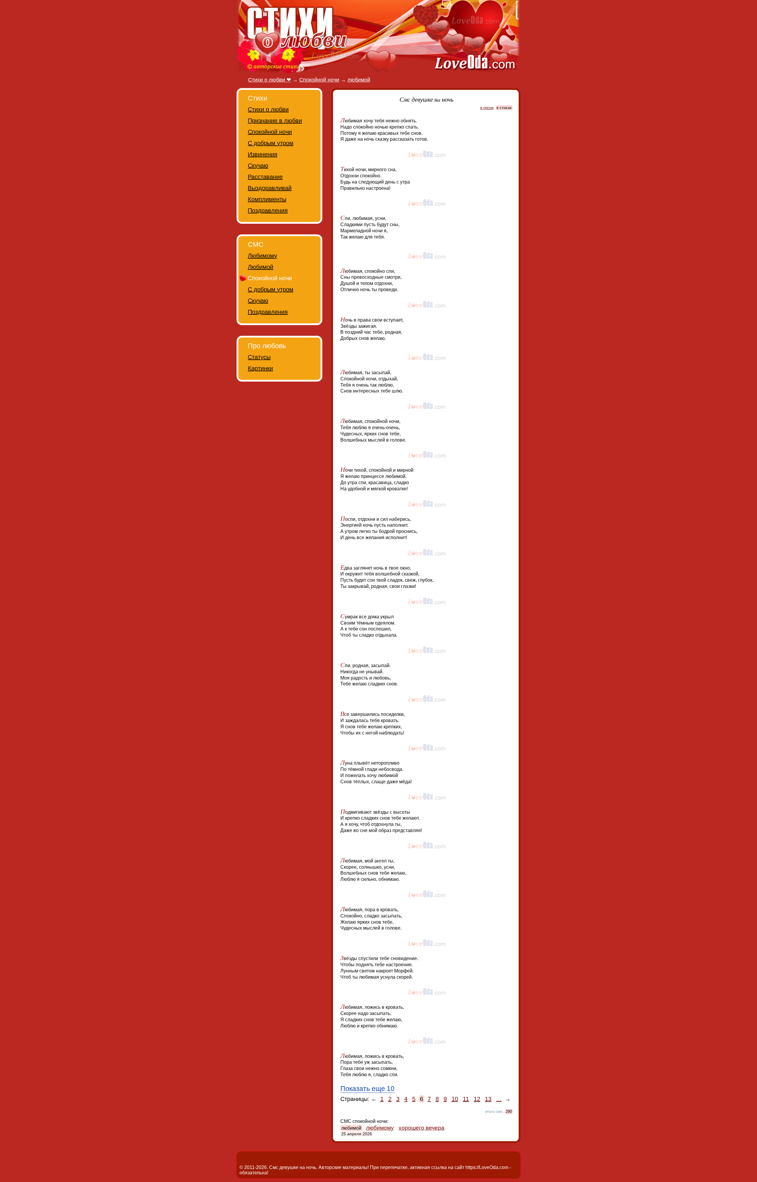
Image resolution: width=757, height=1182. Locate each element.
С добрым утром (270, 143)
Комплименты (267, 199)
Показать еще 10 (367, 1088)
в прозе (487, 108)
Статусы (259, 357)
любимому (380, 1128)
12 (477, 1099)
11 (466, 1099)
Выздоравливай (270, 188)
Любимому (262, 255)
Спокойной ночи (270, 132)
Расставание (265, 177)
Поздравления (268, 210)
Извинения (262, 154)
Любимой (260, 267)
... (499, 1099)
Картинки (260, 368)
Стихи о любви (268, 109)
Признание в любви (275, 120)
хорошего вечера (421, 1128)
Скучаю (258, 165)
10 (455, 1099)
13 (488, 1099)
